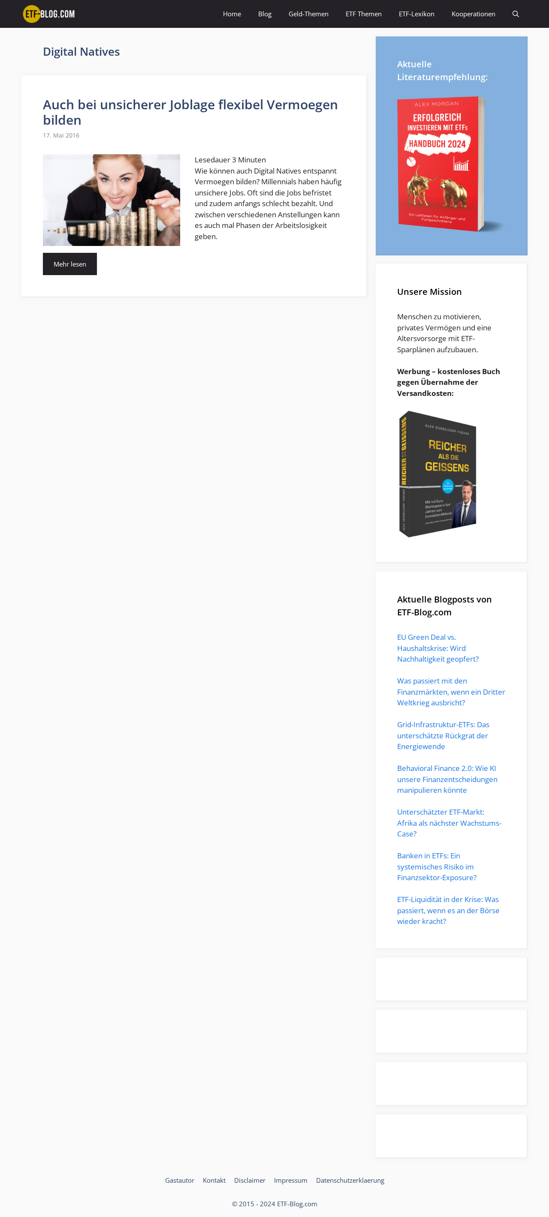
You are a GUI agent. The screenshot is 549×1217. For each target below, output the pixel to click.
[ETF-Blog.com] (50, 14)
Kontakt (214, 1180)
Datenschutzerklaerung (350, 1180)
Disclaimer (249, 1180)
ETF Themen (364, 13)
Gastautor (179, 1180)
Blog (264, 13)
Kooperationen (473, 13)
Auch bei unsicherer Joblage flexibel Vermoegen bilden (190, 112)
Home (232, 13)
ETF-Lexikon (416, 13)
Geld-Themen (309, 13)
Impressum (291, 1180)
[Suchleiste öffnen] (516, 14)
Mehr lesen (70, 264)
